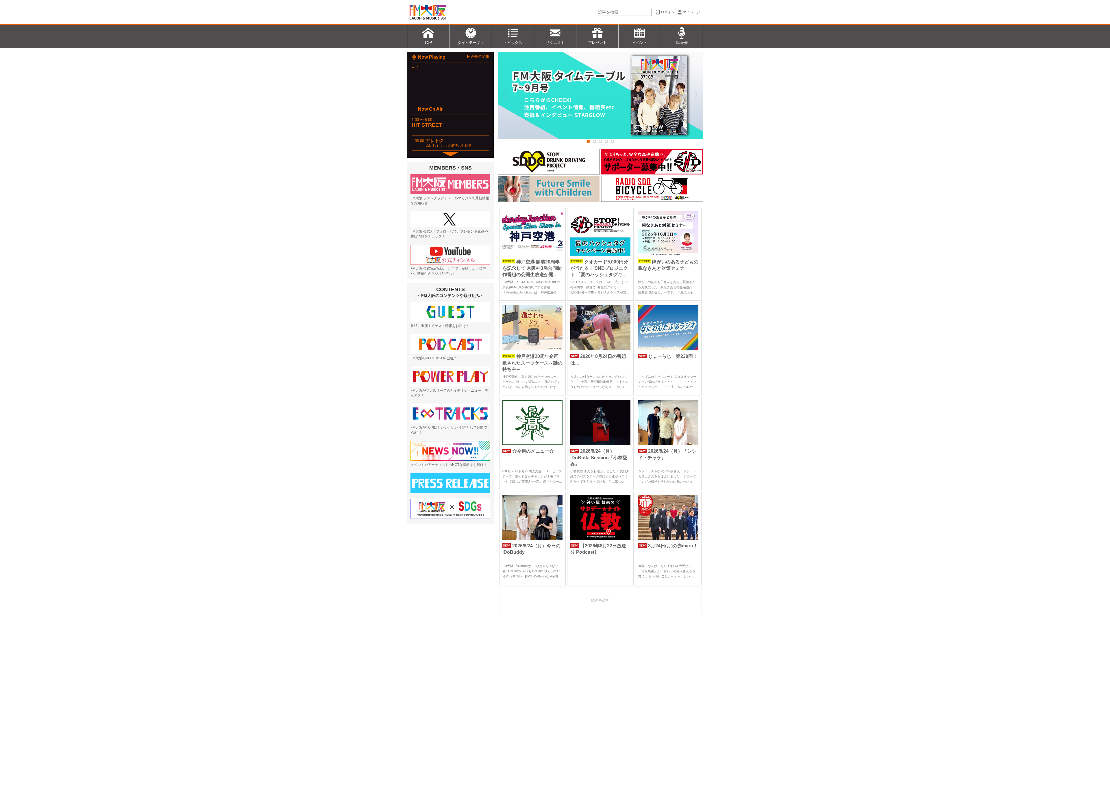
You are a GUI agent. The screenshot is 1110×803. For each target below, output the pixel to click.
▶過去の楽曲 (478, 56)
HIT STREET (427, 125)
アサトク (434, 140)
